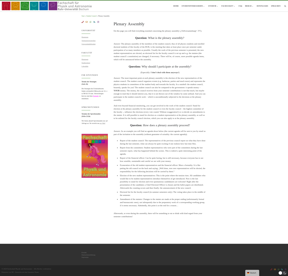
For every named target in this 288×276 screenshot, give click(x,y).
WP (13, 272)
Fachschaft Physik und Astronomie (19, 269)
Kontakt (84, 252)
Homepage (85, 37)
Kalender (96, 96)
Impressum (85, 257)
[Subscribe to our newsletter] (94, 22)
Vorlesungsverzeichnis (89, 41)
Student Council (91, 16)
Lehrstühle (85, 66)
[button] (282, 273)
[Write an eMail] (87, 22)
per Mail (102, 123)
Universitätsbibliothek (89, 44)
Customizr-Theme (33, 272)
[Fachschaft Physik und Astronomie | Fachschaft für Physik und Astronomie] (47, 5)
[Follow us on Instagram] (98, 22)
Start (83, 16)
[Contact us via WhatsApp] (90, 22)
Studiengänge (86, 63)
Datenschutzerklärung (88, 255)
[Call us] (83, 22)
